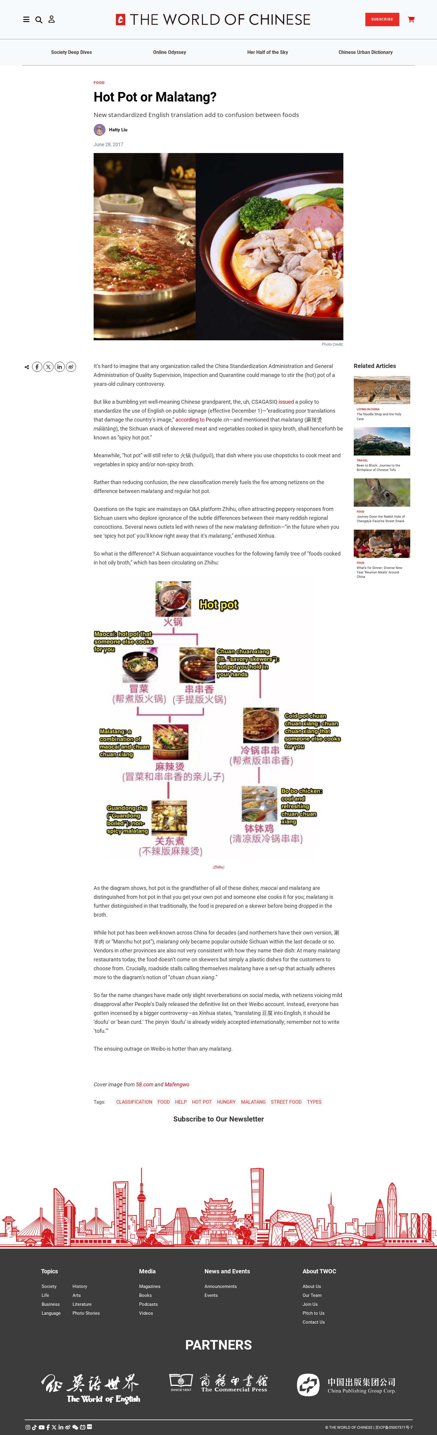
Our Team (312, 1295)
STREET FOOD (286, 1102)
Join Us (310, 1304)
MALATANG (253, 1102)
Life (45, 1295)
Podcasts (148, 1304)
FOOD (99, 83)
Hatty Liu (118, 129)
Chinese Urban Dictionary (366, 52)
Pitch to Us (314, 1313)
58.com (144, 1084)
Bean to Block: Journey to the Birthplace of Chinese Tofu (378, 468)
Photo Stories (86, 1313)
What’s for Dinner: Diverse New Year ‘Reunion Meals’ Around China (379, 572)
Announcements (221, 1286)
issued (286, 402)
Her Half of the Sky (267, 52)
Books (145, 1295)
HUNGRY (226, 1102)
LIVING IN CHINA (368, 409)
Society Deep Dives (71, 52)
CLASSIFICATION (134, 1102)
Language (51, 1313)
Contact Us (314, 1322)
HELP (181, 1102)
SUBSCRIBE (382, 19)
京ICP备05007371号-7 (394, 1427)
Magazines (150, 1286)
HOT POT (202, 1102)
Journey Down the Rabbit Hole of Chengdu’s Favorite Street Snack (381, 519)
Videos (146, 1313)
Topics (49, 1271)
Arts (77, 1295)
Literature (82, 1304)
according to (190, 420)
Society (49, 1286)
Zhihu (218, 867)
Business (51, 1304)
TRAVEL (362, 460)
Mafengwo (177, 1084)
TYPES (314, 1102)
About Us (312, 1286)
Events (211, 1295)
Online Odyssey (169, 52)
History (80, 1286)
